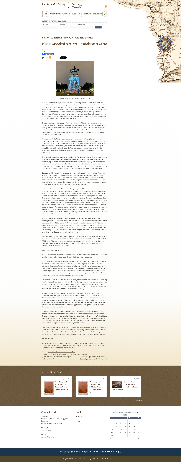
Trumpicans (84, 354)
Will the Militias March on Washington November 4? (57, 358)
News (80, 14)
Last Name (62, 24)
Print (46, 58)
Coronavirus (60, 354)
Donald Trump (68, 354)
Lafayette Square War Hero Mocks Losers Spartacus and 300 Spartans (92, 358)
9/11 (46, 354)
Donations (97, 14)
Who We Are (55, 14)
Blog (74, 14)
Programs (66, 14)
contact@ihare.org (47, 437)
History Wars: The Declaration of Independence (131, 384)
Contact (87, 14)
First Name (45, 24)
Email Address (81, 24)
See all (137, 400)
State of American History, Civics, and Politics (61, 352)
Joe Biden (77, 354)
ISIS (73, 354)
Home (46, 14)
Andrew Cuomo (52, 354)
